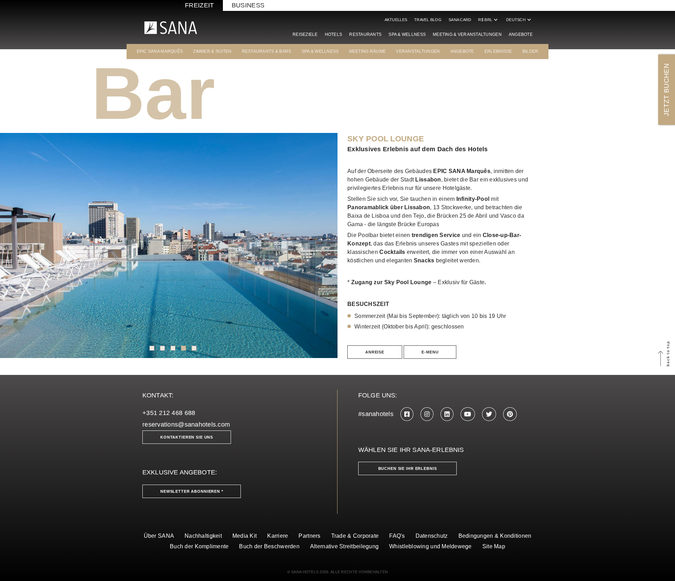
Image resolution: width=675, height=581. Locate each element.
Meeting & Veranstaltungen (467, 34)
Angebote (521, 34)
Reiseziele (305, 34)
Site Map (493, 546)
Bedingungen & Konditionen (495, 536)
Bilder (530, 51)
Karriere (277, 536)
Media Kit (244, 536)
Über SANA (159, 536)
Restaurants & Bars (266, 51)
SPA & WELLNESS (320, 51)
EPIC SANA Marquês (160, 51)
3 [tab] (173, 348)
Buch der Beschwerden (269, 546)
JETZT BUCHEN (666, 89)
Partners (309, 536)
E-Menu (430, 352)
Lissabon (428, 180)
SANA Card (460, 20)
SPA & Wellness (407, 34)
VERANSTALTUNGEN (418, 51)
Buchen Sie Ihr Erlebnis (407, 468)
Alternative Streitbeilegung (344, 546)
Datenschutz (432, 536)
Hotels (333, 34)
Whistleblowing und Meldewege (430, 546)
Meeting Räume (367, 51)
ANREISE (374, 352)
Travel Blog (428, 20)
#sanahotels (375, 413)
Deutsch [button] (519, 19)
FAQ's (397, 536)
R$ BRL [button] (488, 19)
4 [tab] (183, 348)
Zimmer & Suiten (212, 51)
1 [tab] (151, 348)
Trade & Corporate (355, 536)
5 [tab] (194, 348)
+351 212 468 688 (168, 412)
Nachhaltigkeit (203, 536)
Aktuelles (396, 20)
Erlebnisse (498, 51)
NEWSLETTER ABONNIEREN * (191, 491)
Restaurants (365, 34)
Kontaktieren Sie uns (186, 437)
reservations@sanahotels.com (186, 424)
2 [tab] (162, 348)
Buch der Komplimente (199, 546)
